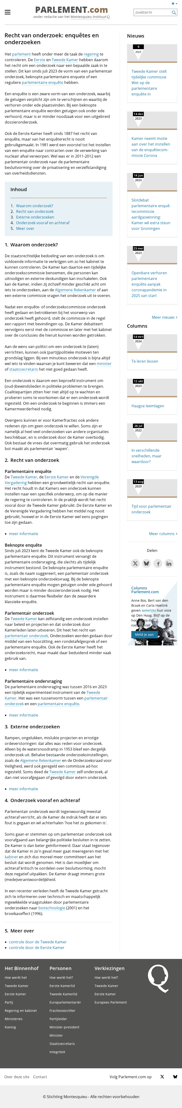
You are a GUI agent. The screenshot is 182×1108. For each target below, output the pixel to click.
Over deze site (16, 1076)
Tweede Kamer (65, 59)
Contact (40, 1076)
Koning (10, 1027)
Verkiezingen (110, 968)
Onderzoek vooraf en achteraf (42, 222)
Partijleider (58, 1019)
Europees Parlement (111, 1002)
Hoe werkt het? (61, 977)
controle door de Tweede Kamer (38, 942)
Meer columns (162, 533)
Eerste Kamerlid (62, 985)
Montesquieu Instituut (88, 16)
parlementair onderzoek (26, 635)
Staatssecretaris (62, 1043)
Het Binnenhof (21, 968)
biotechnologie (51, 907)
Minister (56, 1035)
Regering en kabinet (21, 1010)
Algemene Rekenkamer (75, 289)
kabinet (11, 856)
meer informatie (23, 533)
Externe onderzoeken (35, 217)
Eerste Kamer (57, 477)
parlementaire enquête (42, 82)
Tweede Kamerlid (63, 994)
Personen (61, 968)
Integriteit (57, 1052)
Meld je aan (144, 634)
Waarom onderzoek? (34, 205)
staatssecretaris (23, 369)
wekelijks (149, 610)
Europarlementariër (65, 1002)
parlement (21, 54)
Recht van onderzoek (35, 211)
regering (91, 54)
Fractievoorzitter (62, 1010)
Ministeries (14, 1019)
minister (104, 363)
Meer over (25, 228)
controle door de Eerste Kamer (36, 947)
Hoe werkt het (16, 977)
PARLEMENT (71, 10)
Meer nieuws (163, 317)
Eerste (39, 59)
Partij (9, 1002)
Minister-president (64, 1027)
